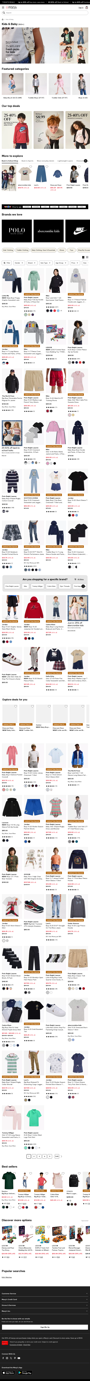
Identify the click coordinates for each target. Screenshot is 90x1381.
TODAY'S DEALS (8, 2)
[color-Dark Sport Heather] (69, 362)
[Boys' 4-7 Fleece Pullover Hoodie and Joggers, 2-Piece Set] (78, 280)
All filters (81, 579)
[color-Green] (72, 1204)
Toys (71, 250)
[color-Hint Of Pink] (69, 415)
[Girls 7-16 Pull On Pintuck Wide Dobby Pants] (41, 174)
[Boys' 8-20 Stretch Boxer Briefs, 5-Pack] (12, 958)
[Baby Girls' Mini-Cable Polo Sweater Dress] (78, 380)
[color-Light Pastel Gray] (69, 1040)
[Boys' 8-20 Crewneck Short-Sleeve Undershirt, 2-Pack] (78, 533)
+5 (61, 310)
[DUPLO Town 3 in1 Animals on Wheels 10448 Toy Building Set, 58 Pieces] (42, 1234)
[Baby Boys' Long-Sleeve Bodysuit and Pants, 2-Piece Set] (56, 607)
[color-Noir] (3, 840)
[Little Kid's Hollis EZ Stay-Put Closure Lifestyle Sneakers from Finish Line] (12, 659)
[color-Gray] (47, 992)
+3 (39, 786)
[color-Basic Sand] (73, 988)
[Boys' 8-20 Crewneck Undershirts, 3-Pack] (34, 432)
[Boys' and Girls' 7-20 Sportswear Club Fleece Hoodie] (56, 280)
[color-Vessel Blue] (14, 789)
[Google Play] (25, 1372)
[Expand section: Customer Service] (45, 1293)
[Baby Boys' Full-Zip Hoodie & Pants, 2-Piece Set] (34, 280)
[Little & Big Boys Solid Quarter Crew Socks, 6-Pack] (56, 958)
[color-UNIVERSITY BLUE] (76, 515)
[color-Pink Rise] (47, 463)
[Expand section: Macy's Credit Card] (45, 1299)
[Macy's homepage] (3, 20)
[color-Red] (80, 362)
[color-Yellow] (29, 314)
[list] (45, 45)
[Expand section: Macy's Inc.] (45, 1311)
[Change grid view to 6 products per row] (87, 257)
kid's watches (7, 1277)
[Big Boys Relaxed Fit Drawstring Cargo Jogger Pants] (34, 1063)
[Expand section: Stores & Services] (45, 1305)
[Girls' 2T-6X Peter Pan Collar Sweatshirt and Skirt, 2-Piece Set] (56, 659)
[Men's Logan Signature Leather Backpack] (74, 1180)
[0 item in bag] (86, 7)
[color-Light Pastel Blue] (73, 1040)
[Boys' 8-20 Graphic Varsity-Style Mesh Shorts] (12, 607)
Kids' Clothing (8, 250)
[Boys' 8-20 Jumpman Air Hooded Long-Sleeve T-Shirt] (34, 607)
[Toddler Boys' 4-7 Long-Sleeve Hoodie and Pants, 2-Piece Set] (56, 533)
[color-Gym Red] (7, 641)
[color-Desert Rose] (3, 789)
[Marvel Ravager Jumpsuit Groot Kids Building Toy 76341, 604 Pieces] (76, 1234)
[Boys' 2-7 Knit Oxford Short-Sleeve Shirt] (56, 755)
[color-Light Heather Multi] (7, 511)
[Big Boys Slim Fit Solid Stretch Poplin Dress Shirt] (12, 1010)
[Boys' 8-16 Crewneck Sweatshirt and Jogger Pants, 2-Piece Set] (34, 481)
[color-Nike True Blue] (32, 638)
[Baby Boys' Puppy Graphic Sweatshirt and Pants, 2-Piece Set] (12, 280)
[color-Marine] (7, 840)
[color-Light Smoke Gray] (3, 567)
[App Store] (8, 1372)
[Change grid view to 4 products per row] (83, 257)
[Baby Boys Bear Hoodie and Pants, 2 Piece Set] (78, 432)
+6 (39, 1148)
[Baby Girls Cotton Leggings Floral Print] (9, 714)
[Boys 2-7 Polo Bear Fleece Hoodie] (78, 859)
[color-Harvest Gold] (25, 1100)
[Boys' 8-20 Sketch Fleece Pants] (34, 659)
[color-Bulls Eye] (36, 1207)
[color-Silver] (3, 1045)
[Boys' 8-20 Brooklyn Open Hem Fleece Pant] (34, 958)
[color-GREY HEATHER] (7, 940)
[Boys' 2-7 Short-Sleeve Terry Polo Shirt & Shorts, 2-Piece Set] (78, 1063)
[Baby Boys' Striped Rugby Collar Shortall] (12, 1063)
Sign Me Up (45, 1327)
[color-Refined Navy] (29, 1148)
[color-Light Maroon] (75, 1204)
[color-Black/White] (51, 411)
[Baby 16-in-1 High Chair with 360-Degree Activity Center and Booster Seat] (34, 859)
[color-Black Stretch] (32, 570)
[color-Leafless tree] (37, 734)
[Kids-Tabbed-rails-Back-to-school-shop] (9, 178)
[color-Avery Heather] (83, 362)
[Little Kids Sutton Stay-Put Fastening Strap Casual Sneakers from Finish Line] (56, 1010)
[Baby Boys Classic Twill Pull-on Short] (78, 958)
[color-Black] (47, 310)
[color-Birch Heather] (51, 463)
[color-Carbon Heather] (29, 992)
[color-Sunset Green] (25, 1148)
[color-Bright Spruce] (76, 841)
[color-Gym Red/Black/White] (47, 411)
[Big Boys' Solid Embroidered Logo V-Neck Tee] (41, 1180)
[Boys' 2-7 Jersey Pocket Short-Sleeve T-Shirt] (56, 859)
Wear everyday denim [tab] (45, 161)
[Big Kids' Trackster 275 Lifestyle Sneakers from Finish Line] (34, 906)
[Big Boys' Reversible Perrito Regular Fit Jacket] (12, 380)
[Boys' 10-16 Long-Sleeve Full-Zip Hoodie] (12, 807)
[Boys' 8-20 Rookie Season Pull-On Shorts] (34, 807)
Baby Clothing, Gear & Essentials (43, 250)
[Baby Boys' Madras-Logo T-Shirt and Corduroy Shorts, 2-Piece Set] (78, 659)
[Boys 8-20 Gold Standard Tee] (34, 1010)
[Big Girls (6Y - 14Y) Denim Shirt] (57, 174)
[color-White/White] (73, 567)
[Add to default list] (30, 166)
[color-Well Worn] (29, 570)
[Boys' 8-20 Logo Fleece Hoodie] (78, 906)
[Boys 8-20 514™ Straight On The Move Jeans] (56, 906)
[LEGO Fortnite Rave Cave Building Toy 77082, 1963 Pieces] (56, 332)
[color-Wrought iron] (41, 734)
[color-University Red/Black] (7, 363)
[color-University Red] (54, 310)
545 (56, 1156)
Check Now (26, 1345)
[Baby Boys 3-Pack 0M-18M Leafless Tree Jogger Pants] (43, 714)
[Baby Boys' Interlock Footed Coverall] (12, 755)
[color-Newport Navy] (32, 462)
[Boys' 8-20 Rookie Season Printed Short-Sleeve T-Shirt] (56, 1063)
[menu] (3, 7)
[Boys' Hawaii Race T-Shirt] (25, 174)
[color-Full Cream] (36, 462)
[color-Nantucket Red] (73, 1097)
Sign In (81, 7)
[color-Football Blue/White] (58, 310)
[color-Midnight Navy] (51, 310)
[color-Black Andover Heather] (25, 462)
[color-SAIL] (3, 940)
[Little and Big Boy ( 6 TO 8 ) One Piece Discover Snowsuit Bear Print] (77, 714)
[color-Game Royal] (25, 841)
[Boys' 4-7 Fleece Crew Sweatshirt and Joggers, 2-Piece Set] (34, 332)
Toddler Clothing (22, 250)
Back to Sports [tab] (27, 161)
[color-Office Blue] (47, 789)
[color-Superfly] (39, 570)
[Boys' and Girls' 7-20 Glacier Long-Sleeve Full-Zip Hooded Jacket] (78, 755)
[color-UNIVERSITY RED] (73, 515)
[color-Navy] (32, 314)
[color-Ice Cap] (36, 570)
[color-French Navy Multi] (3, 511)
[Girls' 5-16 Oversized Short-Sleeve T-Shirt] (78, 1010)
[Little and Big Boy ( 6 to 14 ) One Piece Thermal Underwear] (60, 714)
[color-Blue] (10, 567)
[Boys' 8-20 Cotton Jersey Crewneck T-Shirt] (34, 755)
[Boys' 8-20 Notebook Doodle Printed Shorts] (12, 533)
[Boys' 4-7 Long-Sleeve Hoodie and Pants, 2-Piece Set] (12, 332)
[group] (45, 45)
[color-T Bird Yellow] (10, 789)
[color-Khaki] (69, 988)
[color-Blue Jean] (43, 1207)
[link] (25, 186)
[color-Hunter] (3, 1207)
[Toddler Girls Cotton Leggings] (26, 714)
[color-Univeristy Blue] (10, 641)
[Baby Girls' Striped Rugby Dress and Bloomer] (56, 807)
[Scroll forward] (83, 586)
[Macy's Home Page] (11, 7)
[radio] (25, 314)
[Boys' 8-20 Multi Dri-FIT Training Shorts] (56, 380)
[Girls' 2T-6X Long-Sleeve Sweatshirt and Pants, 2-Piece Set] (12, 1117)
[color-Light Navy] (69, 1097)
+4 (39, 462)
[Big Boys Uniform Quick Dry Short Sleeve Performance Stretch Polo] (9, 1180)
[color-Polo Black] (32, 785)
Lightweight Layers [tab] (65, 161)
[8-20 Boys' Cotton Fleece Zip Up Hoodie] (74, 174)
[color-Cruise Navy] (76, 362)
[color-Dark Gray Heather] (69, 841)
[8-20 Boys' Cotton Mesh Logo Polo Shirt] (34, 1117)
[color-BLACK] (69, 515)
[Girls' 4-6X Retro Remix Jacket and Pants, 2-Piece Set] (56, 432)
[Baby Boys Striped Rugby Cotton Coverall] (12, 481)
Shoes (62, 250)
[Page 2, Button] (61, 1156)
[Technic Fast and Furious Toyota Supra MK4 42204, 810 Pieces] (59, 1234)
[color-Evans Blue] (25, 570)
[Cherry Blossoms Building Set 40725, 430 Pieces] (26, 1234)
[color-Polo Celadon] (10, 988)
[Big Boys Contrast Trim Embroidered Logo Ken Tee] (25, 1180)
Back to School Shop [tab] (10, 161)
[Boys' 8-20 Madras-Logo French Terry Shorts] (34, 380)
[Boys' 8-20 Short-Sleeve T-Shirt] (78, 481)
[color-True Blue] (3, 363)
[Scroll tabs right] (85, 161)
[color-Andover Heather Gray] (29, 785)
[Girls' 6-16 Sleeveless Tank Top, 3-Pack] (57, 1180)
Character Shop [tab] (82, 161)
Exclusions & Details (16, 1345)
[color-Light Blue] (14, 1045)
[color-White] (29, 462)
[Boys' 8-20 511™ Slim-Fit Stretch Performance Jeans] (34, 533)
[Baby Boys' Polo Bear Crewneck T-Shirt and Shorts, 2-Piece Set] (56, 481)
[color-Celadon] (25, 314)
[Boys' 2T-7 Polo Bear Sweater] (12, 859)
